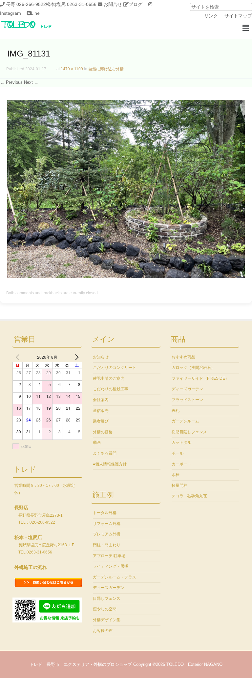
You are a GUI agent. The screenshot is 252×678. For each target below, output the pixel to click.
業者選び (101, 421)
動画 (97, 442)
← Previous (11, 82)
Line (35, 13)
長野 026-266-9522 (26, 4)
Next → (31, 82)
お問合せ (113, 4)
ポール (177, 453)
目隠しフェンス (106, 598)
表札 (175, 410)
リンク (211, 15)
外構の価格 (103, 432)
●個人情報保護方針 (110, 464)
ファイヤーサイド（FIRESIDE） (200, 378)
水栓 (175, 474)
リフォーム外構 (106, 523)
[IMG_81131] (126, 276)
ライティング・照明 (110, 566)
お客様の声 (103, 630)
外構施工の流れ (30, 567)
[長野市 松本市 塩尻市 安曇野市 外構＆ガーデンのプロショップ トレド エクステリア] (34, 29)
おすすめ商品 (183, 357)
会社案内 (101, 399)
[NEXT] (76, 357)
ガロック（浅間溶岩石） (193, 367)
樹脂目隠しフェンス (189, 432)
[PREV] (18, 357)
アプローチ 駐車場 (109, 556)
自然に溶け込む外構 (106, 69)
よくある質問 (104, 453)
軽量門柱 (179, 485)
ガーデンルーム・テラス (114, 577)
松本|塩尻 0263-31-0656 (71, 4)
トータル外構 (104, 512)
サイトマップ (238, 15)
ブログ (135, 4)
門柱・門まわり (106, 545)
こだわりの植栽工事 (110, 389)
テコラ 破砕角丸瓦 (189, 496)
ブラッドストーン (187, 399)
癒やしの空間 (104, 609)
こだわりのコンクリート (114, 367)
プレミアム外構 (106, 534)
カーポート (181, 464)
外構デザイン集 (106, 620)
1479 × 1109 (72, 69)
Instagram (10, 13)
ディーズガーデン (108, 587)
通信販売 (101, 410)
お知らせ (101, 357)
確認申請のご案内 (108, 378)
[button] (245, 28)
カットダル (181, 442)
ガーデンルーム (185, 421)
